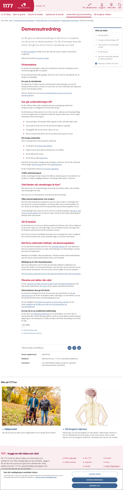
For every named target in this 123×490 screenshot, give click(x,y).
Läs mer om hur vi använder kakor (46, 477)
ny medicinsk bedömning (40, 314)
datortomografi (37, 164)
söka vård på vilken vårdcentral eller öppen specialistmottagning (50, 284)
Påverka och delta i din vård (108, 63)
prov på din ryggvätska (50, 169)
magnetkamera (56, 164)
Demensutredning (86, 20)
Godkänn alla (94, 486)
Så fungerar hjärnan (76, 429)
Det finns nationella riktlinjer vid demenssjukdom (108, 57)
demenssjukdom (30, 52)
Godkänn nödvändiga (94, 480)
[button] (79, 348)
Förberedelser (103, 35)
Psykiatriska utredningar (70, 20)
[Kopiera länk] (74, 348)
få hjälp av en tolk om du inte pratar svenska (52, 302)
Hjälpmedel (11, 429)
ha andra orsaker (42, 58)
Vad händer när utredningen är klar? (108, 46)
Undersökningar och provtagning (48, 20)
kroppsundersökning (44, 146)
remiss (44, 286)
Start (11, 20)
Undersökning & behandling (24, 20)
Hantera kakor (94, 474)
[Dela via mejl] (69, 348)
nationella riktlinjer (58, 247)
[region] (61, 479)
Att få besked (103, 52)
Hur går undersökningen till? (108, 40)
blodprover (43, 158)
